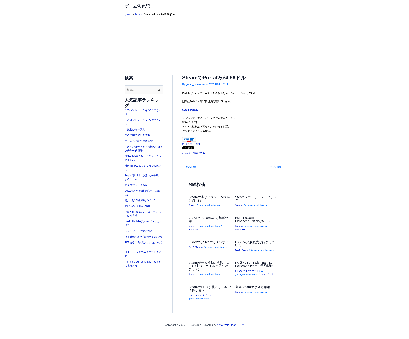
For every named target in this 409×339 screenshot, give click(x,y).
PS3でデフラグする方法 (139, 231)
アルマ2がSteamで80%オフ (208, 242)
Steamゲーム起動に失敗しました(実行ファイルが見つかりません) (210, 266)
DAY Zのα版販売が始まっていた (255, 243)
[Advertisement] (204, 40)
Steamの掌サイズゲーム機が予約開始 (209, 198)
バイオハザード (251, 271)
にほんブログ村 (191, 144)
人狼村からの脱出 (135, 129)
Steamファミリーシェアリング (255, 198)
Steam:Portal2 (190, 109)
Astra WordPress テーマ (230, 325)
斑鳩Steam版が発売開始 (252, 287)
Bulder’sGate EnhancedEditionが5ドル (252, 219)
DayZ (191, 247)
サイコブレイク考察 (136, 185)
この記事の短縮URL (193, 152)
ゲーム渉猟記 (137, 6)
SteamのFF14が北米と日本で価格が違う (210, 288)
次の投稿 (277, 167)
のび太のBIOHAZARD (137, 206)
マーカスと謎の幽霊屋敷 (139, 141)
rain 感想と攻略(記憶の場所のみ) (143, 236)
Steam (192, 205)
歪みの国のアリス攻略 (137, 135)
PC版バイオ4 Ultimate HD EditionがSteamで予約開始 (254, 264)
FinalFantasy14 (196, 295)
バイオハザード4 (265, 274)
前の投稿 (189, 167)
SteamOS (193, 229)
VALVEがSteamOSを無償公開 (208, 219)
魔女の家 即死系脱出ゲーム (140, 200)
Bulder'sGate (241, 229)
